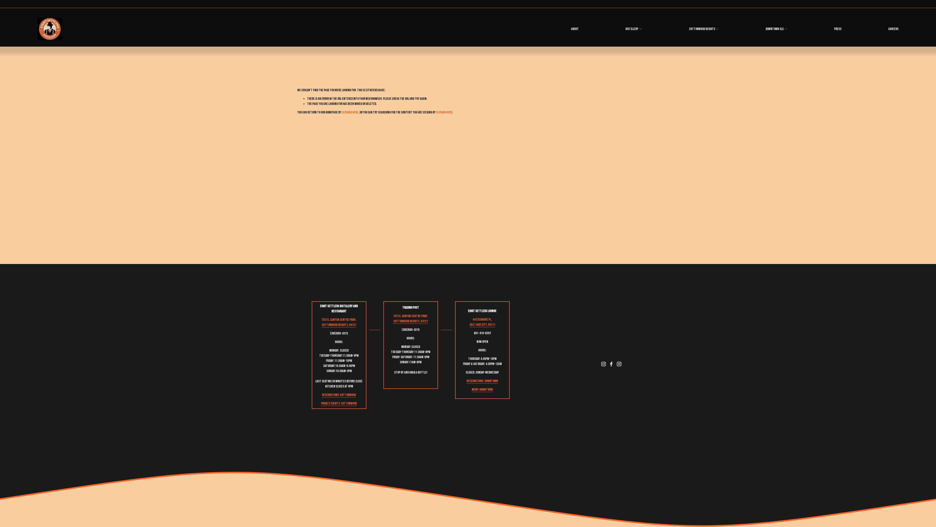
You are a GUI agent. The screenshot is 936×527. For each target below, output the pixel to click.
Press (837, 29)
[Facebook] (611, 364)
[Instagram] (603, 364)
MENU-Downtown (482, 389)
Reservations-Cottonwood (339, 395)
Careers (893, 29)
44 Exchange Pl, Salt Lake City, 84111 (482, 322)
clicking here (350, 112)
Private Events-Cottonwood (339, 403)
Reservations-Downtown (482, 381)
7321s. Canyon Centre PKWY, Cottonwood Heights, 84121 (339, 322)
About (575, 29)
